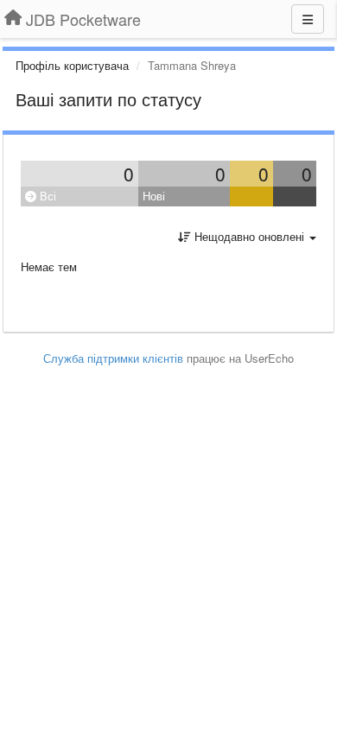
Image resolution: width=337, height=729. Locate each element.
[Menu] (307, 19)
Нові (154, 195)
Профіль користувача (72, 65)
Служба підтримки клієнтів (113, 358)
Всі (46, 195)
